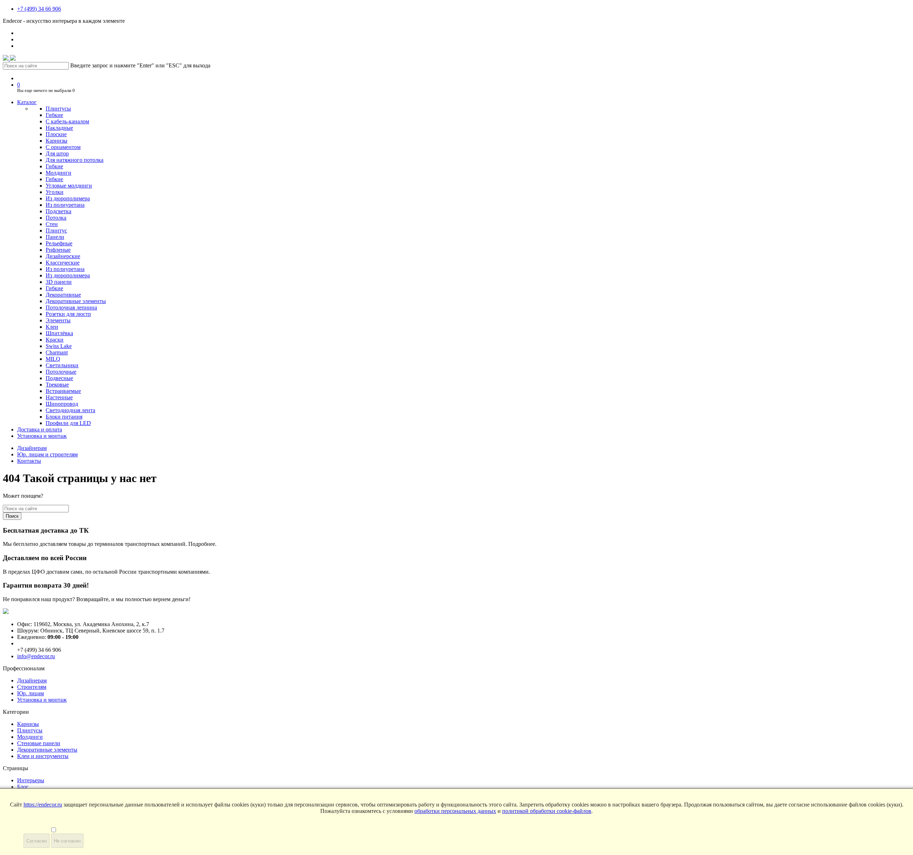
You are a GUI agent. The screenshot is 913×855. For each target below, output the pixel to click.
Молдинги (58, 173)
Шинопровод (62, 404)
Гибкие (54, 115)
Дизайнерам (32, 448)
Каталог (27, 102)
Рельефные (59, 243)
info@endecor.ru (36, 656)
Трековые (57, 385)
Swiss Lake (59, 346)
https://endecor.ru (43, 805)
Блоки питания (64, 417)
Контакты (29, 461)
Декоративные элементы (76, 301)
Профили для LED (68, 423)
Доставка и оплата (39, 429)
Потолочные (61, 372)
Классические (63, 263)
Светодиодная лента (70, 410)
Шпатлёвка (59, 333)
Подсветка (58, 211)
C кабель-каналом (67, 121)
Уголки (54, 192)
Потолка (56, 218)
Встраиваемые (63, 391)
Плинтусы (58, 109)
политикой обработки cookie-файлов (546, 811)
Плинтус (56, 230)
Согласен (36, 841)
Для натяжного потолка (74, 160)
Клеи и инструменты (42, 756)
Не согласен (67, 841)
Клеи (52, 327)
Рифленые (58, 250)
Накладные (59, 128)
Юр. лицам (30, 693)
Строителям (31, 687)
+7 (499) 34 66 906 (39, 9)
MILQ (53, 359)
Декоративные (63, 295)
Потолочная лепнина (71, 307)
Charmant (57, 352)
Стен (52, 224)
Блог (23, 787)
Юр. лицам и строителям (47, 454)
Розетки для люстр (68, 314)
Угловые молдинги (69, 186)
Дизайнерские (63, 256)
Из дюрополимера (68, 198)
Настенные (59, 397)
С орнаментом (63, 147)
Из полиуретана (65, 205)
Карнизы (56, 141)
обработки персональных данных (455, 811)
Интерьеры (30, 780)
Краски (54, 340)
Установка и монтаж (42, 436)
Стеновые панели (38, 743)
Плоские (56, 134)
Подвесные (59, 378)
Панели (55, 237)
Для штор (57, 153)
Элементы (58, 320)
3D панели (59, 282)
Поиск (12, 516)
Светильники (62, 365)
